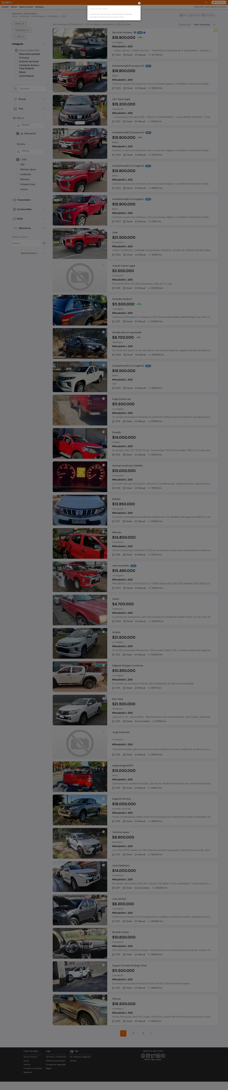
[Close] (139, 3)
